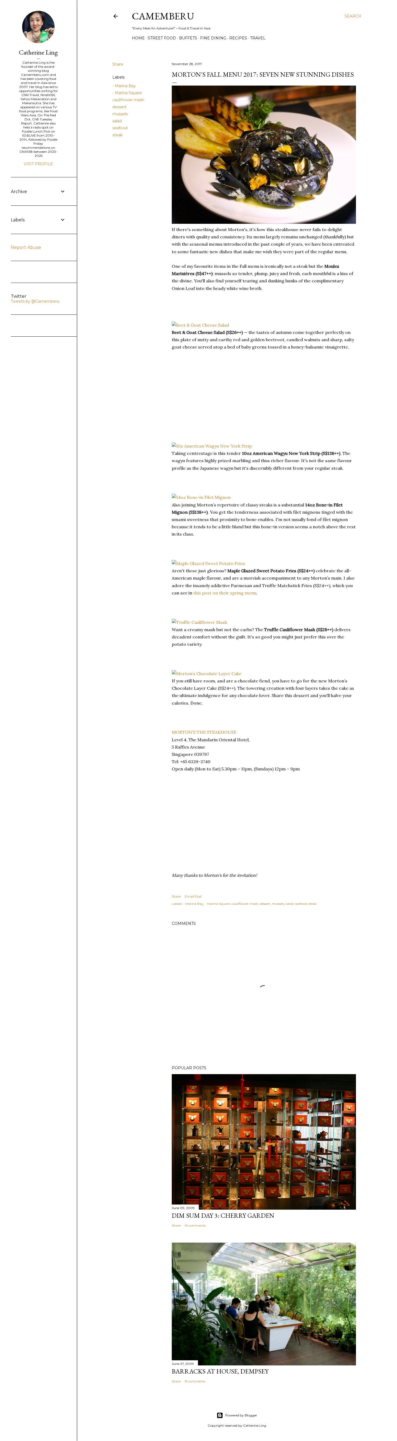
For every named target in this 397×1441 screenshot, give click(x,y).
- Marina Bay (124, 85)
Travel (257, 38)
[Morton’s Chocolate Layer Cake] (206, 673)
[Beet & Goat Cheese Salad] (200, 325)
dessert (119, 106)
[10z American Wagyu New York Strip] (212, 446)
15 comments (195, 1381)
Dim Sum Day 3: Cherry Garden (223, 1215)
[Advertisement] (212, 399)
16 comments (195, 1225)
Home (138, 38)
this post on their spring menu (224, 593)
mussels (120, 113)
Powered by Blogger (241, 1415)
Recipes (238, 38)
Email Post (193, 896)
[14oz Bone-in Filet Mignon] (201, 497)
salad (117, 121)
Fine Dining (213, 38)
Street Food (162, 38)
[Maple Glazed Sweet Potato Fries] (208, 563)
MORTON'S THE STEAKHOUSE (204, 732)
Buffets (188, 38)
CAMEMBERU (163, 16)
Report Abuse (26, 247)
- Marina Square (127, 92)
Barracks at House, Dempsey (220, 1371)
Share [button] (117, 64)
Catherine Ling (38, 52)
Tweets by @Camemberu (35, 301)
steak (117, 135)
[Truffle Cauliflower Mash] (199, 622)
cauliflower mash (128, 99)
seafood (119, 128)
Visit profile (38, 163)
